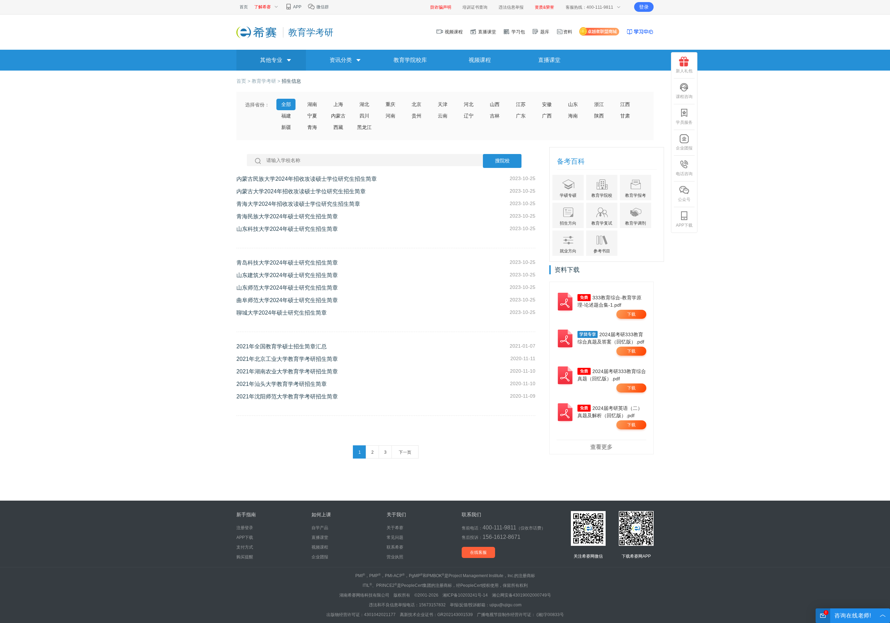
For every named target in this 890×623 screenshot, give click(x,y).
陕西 (599, 116)
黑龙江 (364, 127)
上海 (338, 104)
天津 (442, 104)
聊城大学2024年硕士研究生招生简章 (281, 313)
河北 (469, 104)
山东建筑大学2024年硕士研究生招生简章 (287, 275)
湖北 (364, 104)
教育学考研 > (267, 81)
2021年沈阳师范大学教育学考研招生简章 (287, 396)
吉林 (495, 116)
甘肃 (625, 116)
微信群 (322, 7)
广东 (521, 116)
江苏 (521, 104)
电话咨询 (684, 173)
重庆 (390, 104)
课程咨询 (684, 96)
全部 (286, 104)
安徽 (547, 104)
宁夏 (312, 116)
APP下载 (684, 225)
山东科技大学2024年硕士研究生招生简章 (287, 229)
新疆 (286, 127)
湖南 (312, 104)
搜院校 (502, 160)
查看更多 (601, 447)
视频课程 (453, 31)
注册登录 (244, 527)
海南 (573, 116)
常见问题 (395, 537)
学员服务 (684, 122)
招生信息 (291, 81)
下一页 (405, 452)
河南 (390, 116)
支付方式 (244, 547)
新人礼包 (684, 70)
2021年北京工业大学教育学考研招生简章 (287, 359)
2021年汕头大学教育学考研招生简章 (281, 384)
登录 (644, 7)
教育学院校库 (410, 60)
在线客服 (478, 552)
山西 (495, 104)
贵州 (416, 116)
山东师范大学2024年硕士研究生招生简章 (287, 288)
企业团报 (684, 148)
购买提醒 (244, 557)
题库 (544, 31)
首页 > (244, 81)
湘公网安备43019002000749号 (521, 595)
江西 (625, 104)
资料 (567, 31)
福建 (286, 116)
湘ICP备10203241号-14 (465, 595)
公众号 (684, 199)
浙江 (599, 104)
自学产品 (320, 527)
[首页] (257, 32)
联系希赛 (395, 547)
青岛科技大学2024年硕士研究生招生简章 (287, 263)
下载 (631, 314)
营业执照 (395, 557)
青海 (312, 127)
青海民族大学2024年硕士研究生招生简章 (287, 216)
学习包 (517, 31)
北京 (416, 104)
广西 (547, 116)
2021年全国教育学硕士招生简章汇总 (281, 346)
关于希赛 (395, 527)
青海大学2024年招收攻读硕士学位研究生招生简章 (298, 204)
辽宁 (469, 116)
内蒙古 (338, 116)
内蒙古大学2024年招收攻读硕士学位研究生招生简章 (301, 191)
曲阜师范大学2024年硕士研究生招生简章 (287, 300)
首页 (244, 7)
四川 (364, 116)
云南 (442, 116)
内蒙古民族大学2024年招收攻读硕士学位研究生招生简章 (306, 179)
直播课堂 (486, 31)
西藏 (338, 127)
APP (296, 7)
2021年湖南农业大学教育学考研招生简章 (287, 371)
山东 (573, 104)
